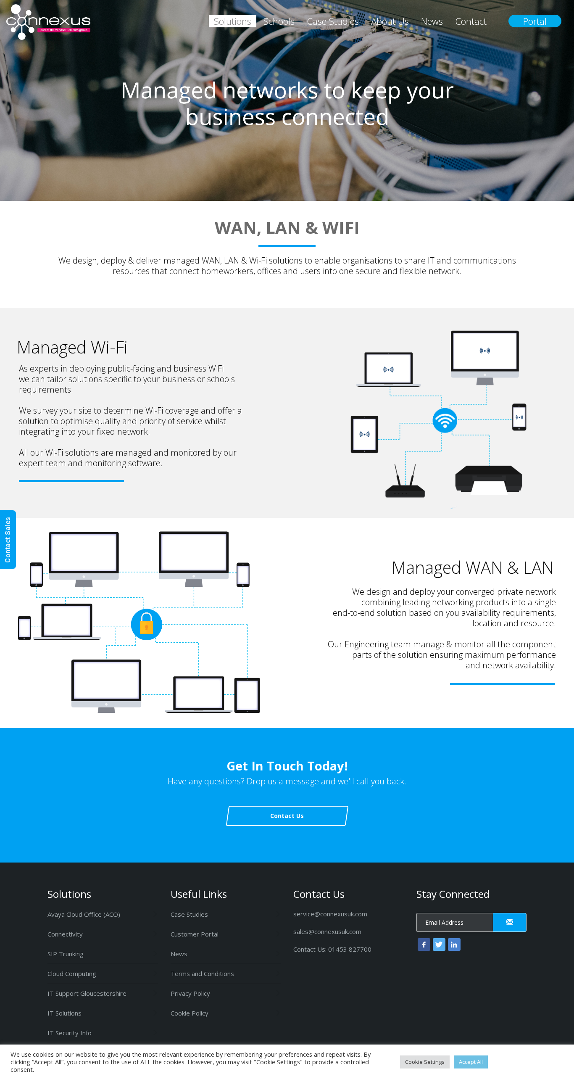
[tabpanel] (287, 100)
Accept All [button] (471, 1062)
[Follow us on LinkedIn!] (454, 944)
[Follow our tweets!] (439, 944)
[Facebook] (424, 944)
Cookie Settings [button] (425, 1062)
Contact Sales (8, 540)
